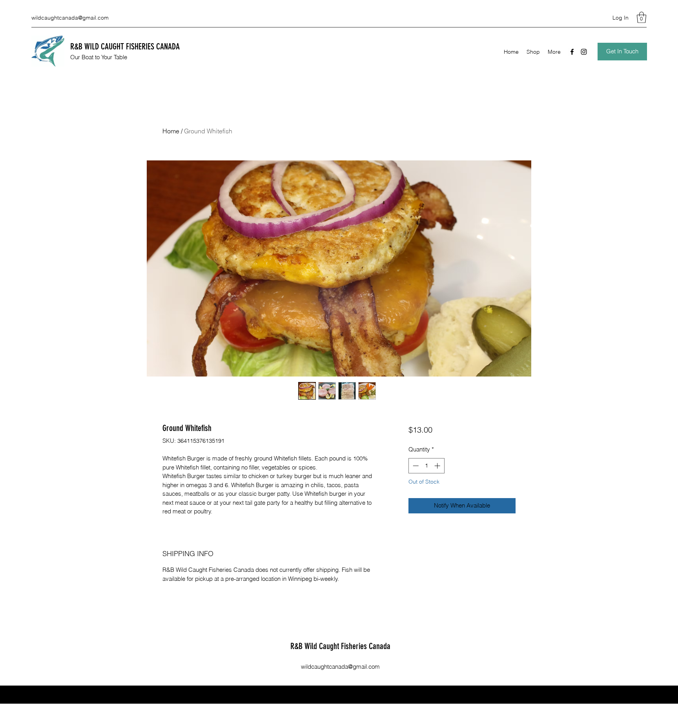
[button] (641, 17)
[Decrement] (415, 465)
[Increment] (438, 465)
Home (170, 131)
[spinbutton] (426, 465)
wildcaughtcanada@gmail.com (70, 17)
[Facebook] (572, 52)
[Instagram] (584, 52)
